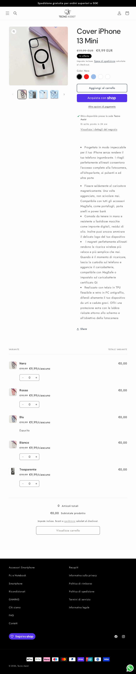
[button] (7, 13)
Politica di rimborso (80, 583)
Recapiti (73, 567)
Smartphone (15, 583)
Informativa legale (79, 607)
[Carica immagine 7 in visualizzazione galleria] (54, 94)
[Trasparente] (107, 76)
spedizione (69, 521)
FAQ (11, 615)
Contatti (13, 623)
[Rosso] (86, 76)
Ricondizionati (17, 591)
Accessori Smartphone (22, 567)
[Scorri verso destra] (64, 94)
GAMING (14, 599)
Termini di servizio (79, 599)
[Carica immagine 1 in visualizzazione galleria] (22, 94)
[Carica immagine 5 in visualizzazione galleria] (32, 94)
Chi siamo (15, 607)
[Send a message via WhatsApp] (130, 668)
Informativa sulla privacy (83, 575)
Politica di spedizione (81, 591)
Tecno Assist (23, 665)
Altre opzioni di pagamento (102, 106)
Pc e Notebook (17, 575)
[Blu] (93, 76)
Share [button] (83, 329)
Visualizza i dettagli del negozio (99, 129)
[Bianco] (100, 76)
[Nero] (79, 76)
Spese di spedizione (104, 61)
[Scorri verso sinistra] (13, 94)
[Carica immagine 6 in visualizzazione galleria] (43, 94)
